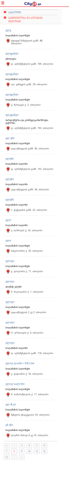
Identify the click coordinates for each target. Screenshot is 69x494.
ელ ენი (10, 138)
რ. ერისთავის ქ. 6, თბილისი (27, 332)
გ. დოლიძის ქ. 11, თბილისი (27, 271)
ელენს (10, 199)
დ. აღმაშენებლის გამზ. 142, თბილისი (32, 169)
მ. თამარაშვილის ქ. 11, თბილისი (30, 394)
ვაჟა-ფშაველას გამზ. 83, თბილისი (30, 148)
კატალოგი (14, 12)
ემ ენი (9, 424)
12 (44, 451)
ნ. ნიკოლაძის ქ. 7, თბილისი (27, 291)
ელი (8, 220)
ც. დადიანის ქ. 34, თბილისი (27, 373)
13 (7, 457)
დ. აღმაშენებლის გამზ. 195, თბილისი (32, 64)
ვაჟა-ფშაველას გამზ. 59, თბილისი (30, 189)
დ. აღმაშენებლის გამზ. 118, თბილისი (32, 353)
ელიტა (10, 260)
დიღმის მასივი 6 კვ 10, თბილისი (29, 435)
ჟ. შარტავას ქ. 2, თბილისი (26, 104)
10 (29, 451)
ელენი (10, 158)
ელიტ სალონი (15, 383)
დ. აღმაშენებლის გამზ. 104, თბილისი (32, 128)
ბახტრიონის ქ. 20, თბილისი (27, 250)
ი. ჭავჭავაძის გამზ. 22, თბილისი (29, 210)
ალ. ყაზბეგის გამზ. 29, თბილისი (29, 84)
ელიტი (10, 301)
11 (37, 451)
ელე (8, 30)
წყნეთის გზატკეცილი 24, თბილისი (30, 414)
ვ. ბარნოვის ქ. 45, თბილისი (27, 230)
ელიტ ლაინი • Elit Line (20, 363)
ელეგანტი (12, 53)
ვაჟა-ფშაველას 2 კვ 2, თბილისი (28, 312)
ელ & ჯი (11, 404)
